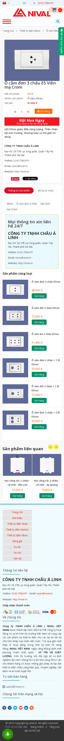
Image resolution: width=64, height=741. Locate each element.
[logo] (32, 12)
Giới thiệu (17, 518)
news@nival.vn (20, 166)
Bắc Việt (22, 726)
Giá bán (8, 103)
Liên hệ (17, 558)
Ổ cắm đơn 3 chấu (26, 203)
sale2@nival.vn (14, 687)
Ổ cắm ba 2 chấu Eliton (45, 334)
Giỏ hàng (44, 111)
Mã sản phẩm (12, 93)
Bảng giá (17, 541)
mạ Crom (12, 209)
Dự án (17, 547)
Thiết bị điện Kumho (17, 529)
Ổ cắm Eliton (53, 30)
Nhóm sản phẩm (13, 98)
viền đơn (45, 203)
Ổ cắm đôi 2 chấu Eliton (46, 308)
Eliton (10, 203)
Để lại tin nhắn (46, 190)
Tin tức (17, 552)
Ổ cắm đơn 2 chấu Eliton (46, 281)
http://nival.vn (22, 171)
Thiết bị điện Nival (17, 523)
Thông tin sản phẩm (19, 190)
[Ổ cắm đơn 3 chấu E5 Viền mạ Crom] (32, 60)
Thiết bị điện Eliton (30, 30)
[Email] (25, 3)
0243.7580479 (21, 160)
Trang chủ (8, 30)
